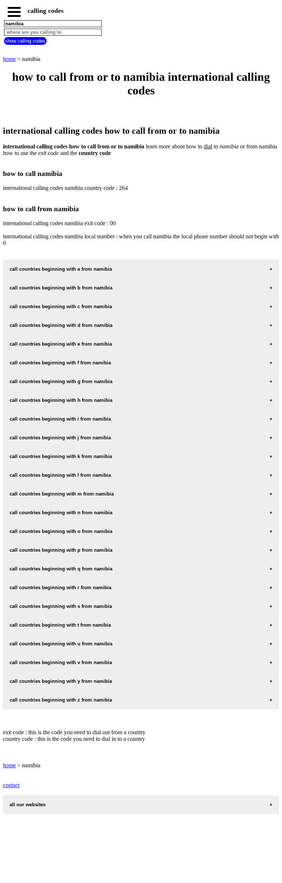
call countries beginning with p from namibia (61, 550)
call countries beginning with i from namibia (60, 419)
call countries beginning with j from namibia (60, 437)
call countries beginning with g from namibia (61, 381)
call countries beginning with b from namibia (61, 288)
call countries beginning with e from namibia (61, 344)
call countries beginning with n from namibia (61, 512)
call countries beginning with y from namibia (61, 681)
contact (11, 785)
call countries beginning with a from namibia (61, 269)
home (9, 59)
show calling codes (25, 41)
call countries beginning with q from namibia (61, 569)
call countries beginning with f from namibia (60, 362)
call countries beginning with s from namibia (61, 606)
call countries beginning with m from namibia (62, 494)
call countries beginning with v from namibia (61, 662)
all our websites (28, 804)
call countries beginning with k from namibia (61, 456)
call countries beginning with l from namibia (60, 475)
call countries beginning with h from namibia (61, 400)
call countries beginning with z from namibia (61, 700)
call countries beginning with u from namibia (61, 643)
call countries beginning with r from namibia (60, 587)
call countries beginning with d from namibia (61, 325)
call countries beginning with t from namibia (60, 625)
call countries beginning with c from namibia (61, 306)
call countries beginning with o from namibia (61, 531)
